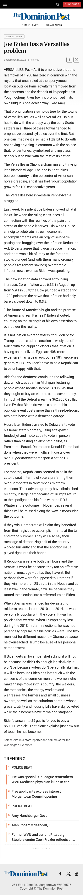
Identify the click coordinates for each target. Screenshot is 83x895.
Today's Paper (30, 25)
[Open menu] (5, 4)
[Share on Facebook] (69, 59)
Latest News (14, 36)
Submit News (53, 25)
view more (40, 848)
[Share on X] (76, 59)
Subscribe (72, 4)
